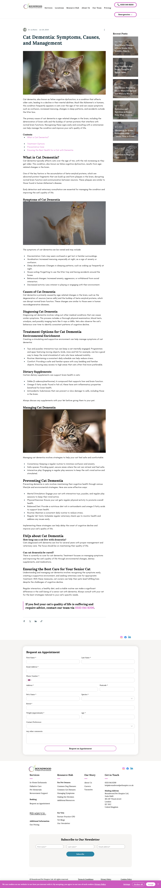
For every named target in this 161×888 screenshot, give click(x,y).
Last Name (86, 657)
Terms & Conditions (85, 879)
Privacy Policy (106, 879)
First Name (31, 657)
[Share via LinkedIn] (36, 621)
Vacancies (88, 789)
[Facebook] (125, 637)
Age (83, 713)
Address (30, 685)
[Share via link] (41, 621)
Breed (29, 703)
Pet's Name (31, 694)
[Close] (158, 884)
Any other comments (34, 731)
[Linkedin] (129, 637)
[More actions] (104, 29)
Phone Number (32, 676)
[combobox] (108, 698)
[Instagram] (121, 637)
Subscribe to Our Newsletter (80, 839)
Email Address (32, 667)
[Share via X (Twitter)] (30, 621)
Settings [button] (126, 884)
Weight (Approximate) (35, 713)
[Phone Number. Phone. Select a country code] (30, 680)
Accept (150, 884)
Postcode (104, 685)
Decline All (138, 884)
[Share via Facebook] (24, 621)
